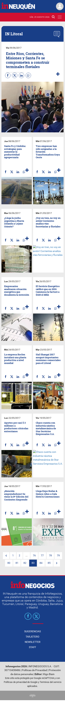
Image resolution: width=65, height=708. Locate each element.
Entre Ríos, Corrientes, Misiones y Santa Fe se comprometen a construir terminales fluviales (27, 60)
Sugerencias (32, 631)
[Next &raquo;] (56, 563)
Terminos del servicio (50, 682)
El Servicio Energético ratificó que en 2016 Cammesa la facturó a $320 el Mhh (48, 290)
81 (17, 563)
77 (42, 555)
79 (58, 555)
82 (24, 563)
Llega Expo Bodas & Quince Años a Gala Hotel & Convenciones (48, 493)
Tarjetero (32, 636)
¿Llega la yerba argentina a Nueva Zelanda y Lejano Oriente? (14, 222)
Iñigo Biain (49, 674)
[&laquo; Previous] (6, 555)
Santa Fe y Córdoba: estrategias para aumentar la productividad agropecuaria (15, 151)
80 (8, 563)
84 (41, 563)
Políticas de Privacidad (34, 670)
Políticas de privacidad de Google (21, 682)
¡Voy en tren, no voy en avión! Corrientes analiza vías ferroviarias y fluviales (48, 222)
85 (49, 563)
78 (50, 555)
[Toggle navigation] (59, 17)
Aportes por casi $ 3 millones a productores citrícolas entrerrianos (16, 427)
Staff (32, 647)
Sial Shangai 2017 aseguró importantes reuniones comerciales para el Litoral (48, 359)
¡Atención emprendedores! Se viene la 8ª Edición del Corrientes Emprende (16, 495)
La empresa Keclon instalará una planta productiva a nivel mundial (15, 359)
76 (34, 555)
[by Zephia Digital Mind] (32, 695)
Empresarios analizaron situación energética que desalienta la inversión (16, 290)
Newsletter (32, 641)
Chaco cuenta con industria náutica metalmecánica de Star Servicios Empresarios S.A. (46, 428)
